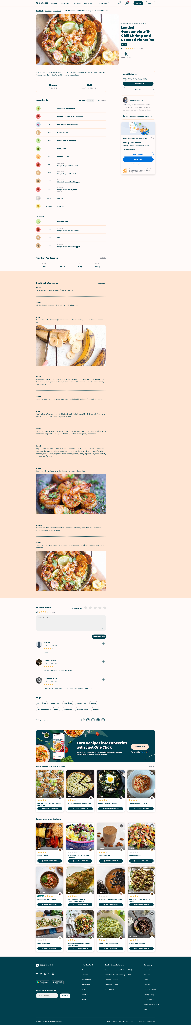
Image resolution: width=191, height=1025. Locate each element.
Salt (58, 238)
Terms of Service (150, 989)
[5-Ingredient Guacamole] (111, 931)
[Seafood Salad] (141, 843)
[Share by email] (145, 78)
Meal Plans (86, 985)
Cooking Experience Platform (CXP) (118, 970)
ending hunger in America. (139, 171)
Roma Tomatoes (63, 116)
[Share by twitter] (140, 78)
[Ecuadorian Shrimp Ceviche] (49, 887)
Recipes (85, 970)
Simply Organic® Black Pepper (68, 182)
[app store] (58, 982)
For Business (102, 3)
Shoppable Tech (111, 985)
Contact (147, 985)
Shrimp (60, 157)
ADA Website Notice (151, 1004)
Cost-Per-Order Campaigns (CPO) (118, 975)
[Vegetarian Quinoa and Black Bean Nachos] (80, 931)
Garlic (59, 133)
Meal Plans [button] (65, 3)
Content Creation (111, 980)
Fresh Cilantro (62, 141)
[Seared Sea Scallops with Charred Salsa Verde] (80, 887)
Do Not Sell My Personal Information (132, 1021)
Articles (85, 975)
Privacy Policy (149, 994)
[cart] (127, 3)
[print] (125, 78)
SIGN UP (138, 3)
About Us (147, 970)
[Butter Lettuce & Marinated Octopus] (80, 843)
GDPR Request (111, 1021)
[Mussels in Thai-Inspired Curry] (111, 887)
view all (152, 766)
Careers (147, 975)
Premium (85, 999)
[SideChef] (44, 966)
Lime (59, 149)
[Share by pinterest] (130, 78)
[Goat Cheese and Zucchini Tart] (80, 791)
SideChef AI (109, 989)
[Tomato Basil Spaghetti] (141, 791)
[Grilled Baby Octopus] (141, 931)
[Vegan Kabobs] (49, 843)
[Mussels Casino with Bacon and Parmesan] (50, 791)
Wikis (84, 989)
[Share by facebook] (135, 78)
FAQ (145, 1009)
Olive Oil (60, 206)
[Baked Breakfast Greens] (111, 791)
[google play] (42, 982)
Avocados (61, 108)
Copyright (151, 1021)
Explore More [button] (89, 3)
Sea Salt (60, 198)
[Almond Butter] (111, 843)
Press (146, 980)
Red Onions (61, 124)
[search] (120, 3)
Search (85, 994)
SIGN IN (150, 3)
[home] (42, 3)
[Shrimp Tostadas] (49, 931)
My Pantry (77, 3)
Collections (86, 980)
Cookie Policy (149, 999)
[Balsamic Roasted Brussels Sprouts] (141, 887)
